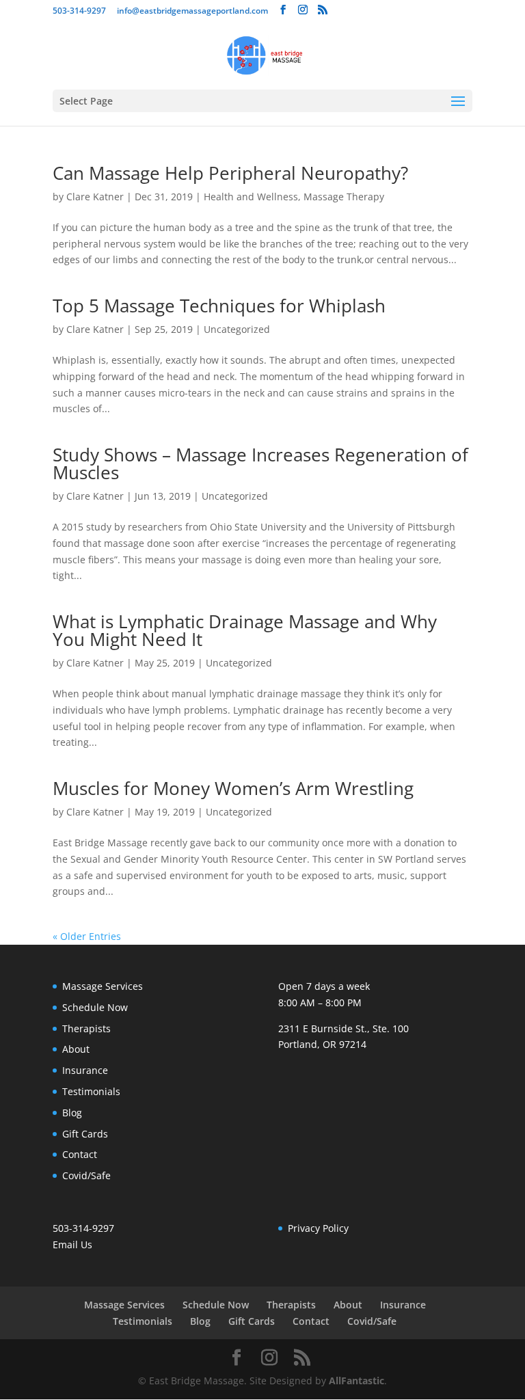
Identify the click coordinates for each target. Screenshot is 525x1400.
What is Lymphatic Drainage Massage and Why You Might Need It (245, 630)
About (76, 1048)
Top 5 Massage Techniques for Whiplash (219, 305)
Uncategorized (237, 329)
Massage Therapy (344, 196)
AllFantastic (356, 1380)
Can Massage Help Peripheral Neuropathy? (230, 173)
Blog (72, 1112)
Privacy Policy (318, 1228)
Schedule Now (95, 1007)
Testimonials (91, 1091)
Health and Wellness (251, 196)
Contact (79, 1154)
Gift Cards (85, 1133)
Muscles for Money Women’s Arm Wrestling (233, 788)
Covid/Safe (86, 1175)
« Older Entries (87, 936)
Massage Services (102, 986)
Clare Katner (95, 196)
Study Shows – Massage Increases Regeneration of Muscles (260, 463)
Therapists (86, 1028)
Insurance (85, 1070)
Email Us (72, 1244)
